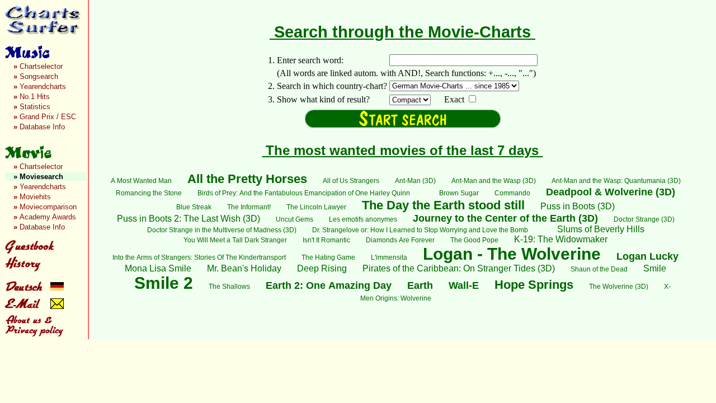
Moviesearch (38, 176)
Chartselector (38, 66)
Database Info (39, 127)
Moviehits (32, 197)
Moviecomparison (45, 207)
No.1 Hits (31, 96)
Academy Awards (44, 217)
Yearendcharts (39, 86)
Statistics (31, 106)
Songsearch (35, 76)
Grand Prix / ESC (44, 117)
